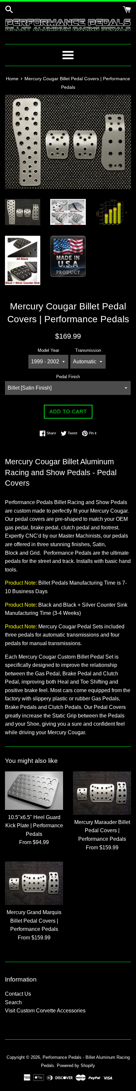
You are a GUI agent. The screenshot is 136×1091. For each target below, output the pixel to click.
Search (13, 1002)
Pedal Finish (68, 376)
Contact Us (18, 994)
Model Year (48, 350)
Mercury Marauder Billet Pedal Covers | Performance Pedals (102, 830)
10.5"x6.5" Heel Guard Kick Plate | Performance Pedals (34, 825)
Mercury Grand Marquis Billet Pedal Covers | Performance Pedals (34, 920)
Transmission (88, 350)
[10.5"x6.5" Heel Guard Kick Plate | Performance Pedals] (34, 790)
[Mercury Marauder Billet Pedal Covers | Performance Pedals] (102, 793)
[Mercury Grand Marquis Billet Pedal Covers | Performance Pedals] (34, 883)
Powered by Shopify (76, 1065)
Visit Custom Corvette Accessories (45, 1010)
